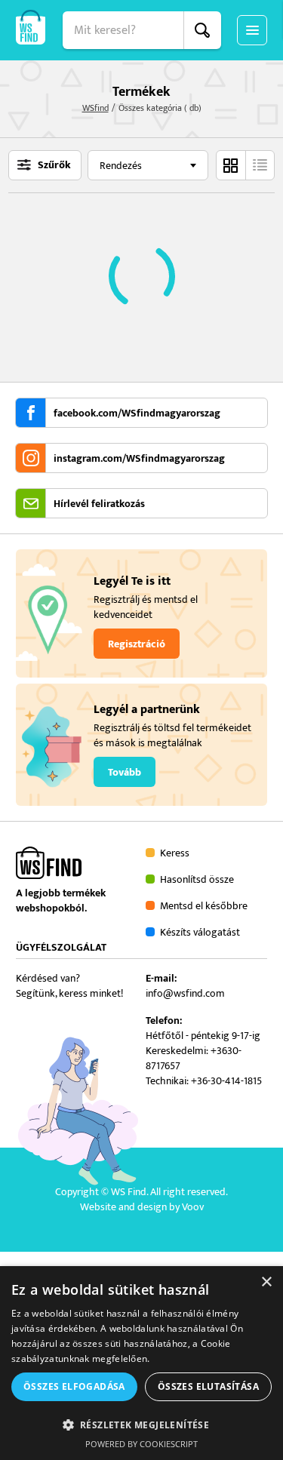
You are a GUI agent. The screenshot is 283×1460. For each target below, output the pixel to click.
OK (202, 30)
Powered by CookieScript (141, 1443)
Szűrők (54, 165)
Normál (231, 165)
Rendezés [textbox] (121, 165)
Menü (252, 30)
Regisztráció (136, 644)
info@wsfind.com (185, 993)
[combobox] (148, 165)
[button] (141, 1424)
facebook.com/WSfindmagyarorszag (137, 413)
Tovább (124, 773)
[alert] (141, 1363)
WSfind (95, 107)
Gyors (259, 165)
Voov (193, 1207)
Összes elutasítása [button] (208, 1386)
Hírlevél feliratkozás (99, 504)
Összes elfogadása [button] (74, 1386)
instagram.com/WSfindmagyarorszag (139, 459)
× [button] (266, 1282)
